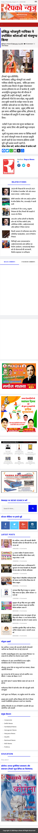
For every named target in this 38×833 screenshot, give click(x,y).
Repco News (29, 159)
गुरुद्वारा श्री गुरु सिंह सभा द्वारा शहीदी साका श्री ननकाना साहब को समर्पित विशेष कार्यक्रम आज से (24, 605)
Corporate (8, 720)
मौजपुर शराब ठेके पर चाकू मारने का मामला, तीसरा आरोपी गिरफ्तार (18, 668)
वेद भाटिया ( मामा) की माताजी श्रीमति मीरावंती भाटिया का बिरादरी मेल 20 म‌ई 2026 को (25, 542)
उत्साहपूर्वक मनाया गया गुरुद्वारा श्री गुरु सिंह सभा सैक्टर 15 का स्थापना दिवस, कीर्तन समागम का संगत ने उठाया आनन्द (25, 617)
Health (6, 737)
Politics (7, 747)
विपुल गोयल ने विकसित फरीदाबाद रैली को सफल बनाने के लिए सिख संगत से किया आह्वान (24, 580)
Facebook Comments (28, 262)
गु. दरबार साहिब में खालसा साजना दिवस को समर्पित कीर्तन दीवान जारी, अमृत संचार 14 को (24, 555)
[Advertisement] (19, 339)
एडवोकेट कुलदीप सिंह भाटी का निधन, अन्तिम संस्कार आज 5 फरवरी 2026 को (24, 630)
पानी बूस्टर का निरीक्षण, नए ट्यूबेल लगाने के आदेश (18, 694)
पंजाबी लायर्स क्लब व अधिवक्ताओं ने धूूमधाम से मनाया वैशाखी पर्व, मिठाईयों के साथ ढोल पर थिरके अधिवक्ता (24, 567)
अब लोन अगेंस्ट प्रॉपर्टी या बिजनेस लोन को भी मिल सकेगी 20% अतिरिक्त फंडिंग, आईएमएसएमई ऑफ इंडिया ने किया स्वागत (22, 223)
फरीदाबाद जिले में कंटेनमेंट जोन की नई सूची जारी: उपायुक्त (17, 689)
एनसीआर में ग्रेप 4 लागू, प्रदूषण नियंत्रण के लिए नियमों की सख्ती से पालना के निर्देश (23, 211)
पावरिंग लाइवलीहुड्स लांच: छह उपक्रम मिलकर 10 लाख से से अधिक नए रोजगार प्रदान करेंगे (17, 655)
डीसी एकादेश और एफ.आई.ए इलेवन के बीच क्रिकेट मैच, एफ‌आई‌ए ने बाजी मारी (23, 201)
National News (10, 740)
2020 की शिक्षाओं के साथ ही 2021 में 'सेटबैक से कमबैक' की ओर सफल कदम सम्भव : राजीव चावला (23, 191)
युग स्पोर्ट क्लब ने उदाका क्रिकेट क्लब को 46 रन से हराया (17, 682)
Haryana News (9, 733)
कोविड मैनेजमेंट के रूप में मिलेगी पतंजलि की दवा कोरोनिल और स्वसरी (17, 707)
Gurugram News (10, 730)
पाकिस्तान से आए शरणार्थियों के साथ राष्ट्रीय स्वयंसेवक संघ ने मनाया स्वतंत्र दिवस (15, 662)
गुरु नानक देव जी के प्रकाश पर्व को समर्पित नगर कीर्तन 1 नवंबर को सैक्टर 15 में (17, 675)
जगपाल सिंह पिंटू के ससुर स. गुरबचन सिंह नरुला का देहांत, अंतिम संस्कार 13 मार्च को (24, 592)
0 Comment (29, 44)
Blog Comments (10, 262)
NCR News (5, 45)
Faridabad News (10, 727)
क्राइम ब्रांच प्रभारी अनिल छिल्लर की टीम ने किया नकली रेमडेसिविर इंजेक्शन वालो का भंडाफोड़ (17, 700)
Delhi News (8, 723)
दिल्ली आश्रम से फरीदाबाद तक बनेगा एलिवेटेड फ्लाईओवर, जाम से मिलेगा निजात (23, 234)
